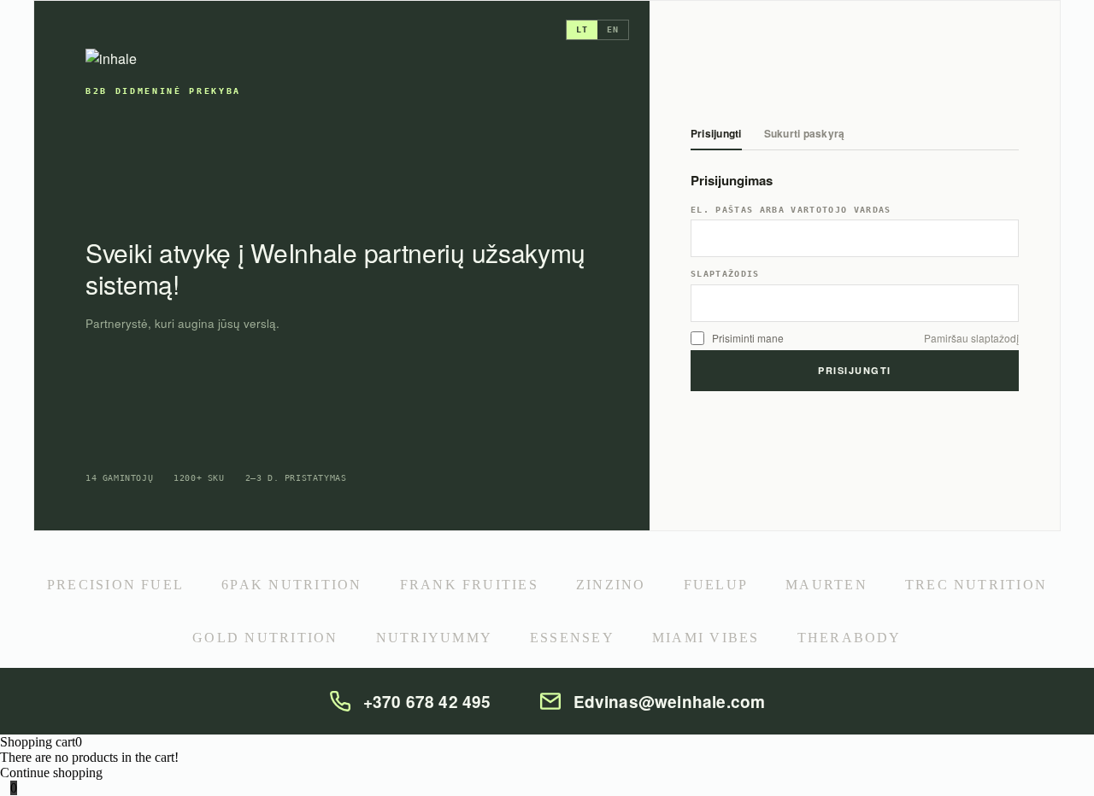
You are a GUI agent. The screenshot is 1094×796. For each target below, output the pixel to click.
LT (582, 29)
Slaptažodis (725, 274)
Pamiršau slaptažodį (971, 338)
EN (613, 29)
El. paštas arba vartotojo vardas (791, 210)
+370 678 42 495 (427, 701)
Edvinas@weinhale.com (669, 701)
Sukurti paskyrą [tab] (804, 134)
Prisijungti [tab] (716, 134)
